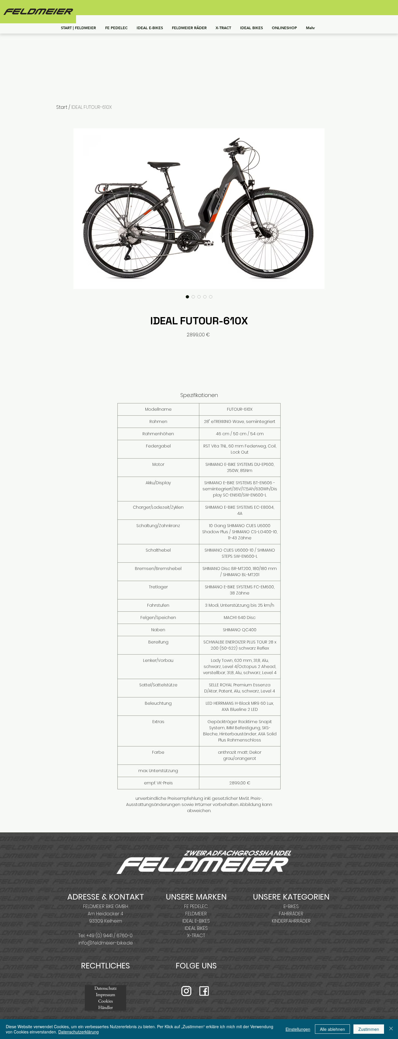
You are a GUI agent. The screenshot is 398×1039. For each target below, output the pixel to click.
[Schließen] (391, 1029)
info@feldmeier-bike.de (105, 943)
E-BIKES (291, 906)
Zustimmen (368, 1029)
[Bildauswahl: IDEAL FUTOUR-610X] (187, 297)
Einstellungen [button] (298, 1029)
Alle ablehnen (332, 1029)
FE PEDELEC (196, 906)
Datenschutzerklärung (78, 1032)
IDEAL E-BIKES (196, 921)
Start (61, 107)
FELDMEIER (196, 913)
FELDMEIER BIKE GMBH (105, 906)
